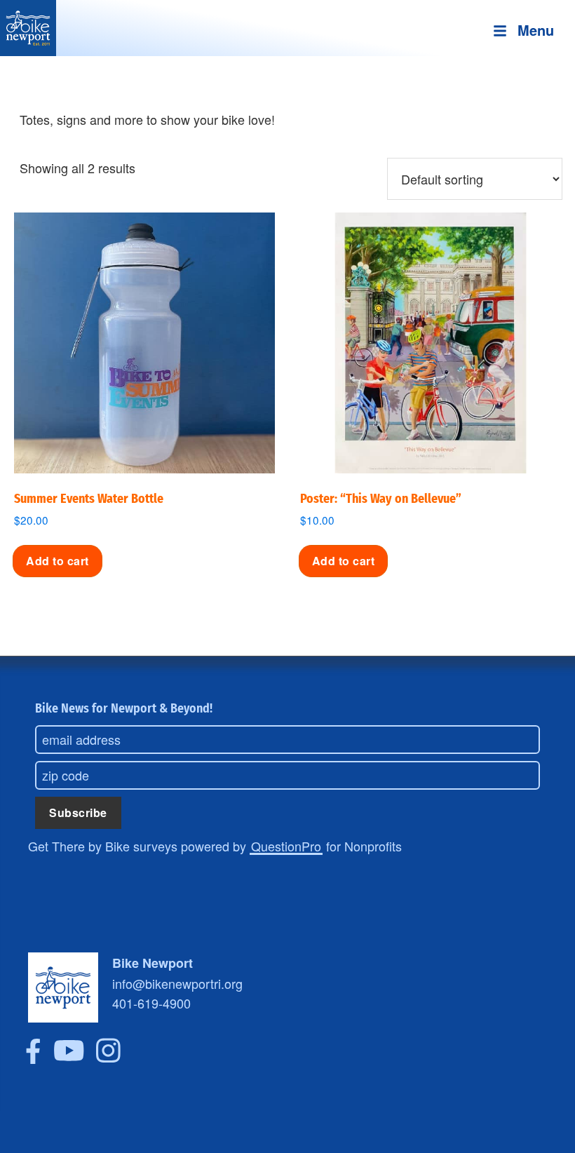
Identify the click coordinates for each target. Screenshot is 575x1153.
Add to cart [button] (57, 561)
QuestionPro (286, 846)
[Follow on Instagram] (108, 1058)
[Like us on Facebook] (33, 1058)
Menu (536, 30)
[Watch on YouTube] (69, 1058)
